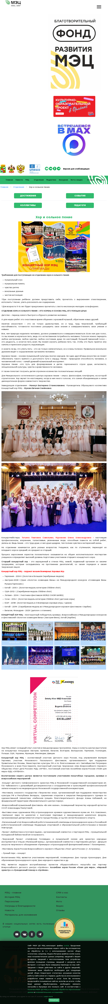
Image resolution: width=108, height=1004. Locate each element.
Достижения (28, 195)
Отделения (39, 180)
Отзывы (90, 180)
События (79, 195)
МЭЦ (27, 180)
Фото (59, 901)
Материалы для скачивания (21, 915)
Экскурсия (63, 180)
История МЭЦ (12, 897)
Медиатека (51, 180)
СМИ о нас (62, 892)
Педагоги (80, 205)
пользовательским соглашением (49, 992)
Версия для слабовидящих (76, 169)
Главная (9, 180)
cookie (66, 946)
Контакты (101, 180)
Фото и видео (76, 180)
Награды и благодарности (20, 906)
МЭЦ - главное (13, 892)
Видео (59, 906)
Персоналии (12, 901)
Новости (19, 180)
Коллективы (28, 205)
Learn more (48, 996)
